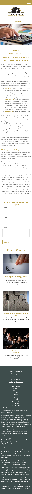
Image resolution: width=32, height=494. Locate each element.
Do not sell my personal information (20, 444)
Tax (16, 396)
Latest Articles (16, 402)
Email (5, 217)
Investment (16, 390)
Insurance (16, 394)
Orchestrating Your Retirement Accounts (16, 352)
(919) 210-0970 (17, 22)
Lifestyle (16, 400)
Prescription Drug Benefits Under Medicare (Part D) (16, 277)
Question (4, 227)
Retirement (16, 388)
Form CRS (7, 407)
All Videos (16, 403)
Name (5, 207)
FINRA (17, 452)
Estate (16, 392)
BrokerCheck (9, 412)
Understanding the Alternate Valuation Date (16, 314)
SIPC (20, 452)
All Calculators (16, 405)
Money (16, 398)
